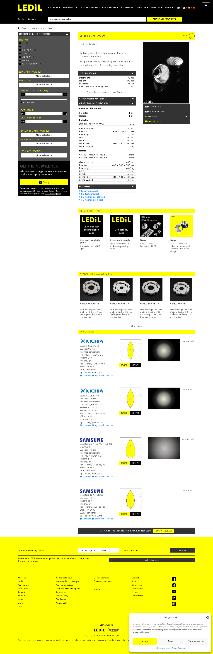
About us (53, 7)
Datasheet (86, 375)
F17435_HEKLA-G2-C (92, 354)
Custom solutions (90, 7)
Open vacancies (101, 577)
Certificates (61, 599)
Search (182, 550)
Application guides (64, 584)
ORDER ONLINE (154, 121)
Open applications (102, 581)
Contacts (141, 7)
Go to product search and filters (37, 28)
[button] (206, 617)
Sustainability (62, 595)
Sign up (45, 182)
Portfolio (69, 7)
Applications (109, 7)
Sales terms (61, 592)
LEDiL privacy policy (163, 648)
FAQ (20, 606)
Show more (136, 325)
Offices (135, 592)
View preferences (196, 641)
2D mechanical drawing (93, 196)
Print (185, 36)
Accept (144, 641)
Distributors (137, 584)
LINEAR (135, 364)
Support (155, 7)
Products (21, 581)
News (168, 7)
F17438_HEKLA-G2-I (92, 404)
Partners (21, 595)
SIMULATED (187, 341)
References (127, 7)
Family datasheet (89, 190)
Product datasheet (90, 193)
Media (97, 589)
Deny (170, 641)
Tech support (137, 588)
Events (21, 602)
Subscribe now (152, 559)
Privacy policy (62, 602)
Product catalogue (64, 577)
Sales (134, 581)
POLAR (124, 364)
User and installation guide (68, 588)
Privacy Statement (178, 648)
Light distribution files (103, 375)
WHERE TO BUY (152, 116)
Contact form (137, 595)
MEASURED (187, 439)
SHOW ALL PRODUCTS (164, 19)
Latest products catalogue (67, 581)
